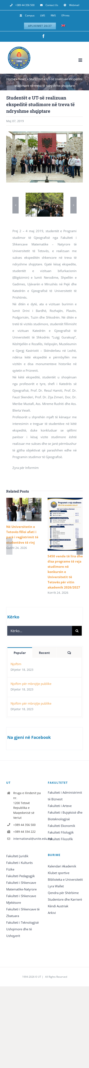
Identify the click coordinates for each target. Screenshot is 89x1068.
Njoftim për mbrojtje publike (31, 684)
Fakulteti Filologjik (61, 832)
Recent (44, 653)
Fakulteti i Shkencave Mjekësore (21, 899)
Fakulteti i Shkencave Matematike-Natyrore (21, 885)
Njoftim (16, 664)
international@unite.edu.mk (27, 839)
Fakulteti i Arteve (60, 806)
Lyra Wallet (56, 886)
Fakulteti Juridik (17, 856)
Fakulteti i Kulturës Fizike (19, 866)
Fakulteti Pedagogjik (20, 876)
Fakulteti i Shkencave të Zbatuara (23, 912)
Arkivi (52, 913)
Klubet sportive (58, 873)
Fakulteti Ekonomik (61, 826)
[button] (15, 205)
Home (10, 79)
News (22, 79)
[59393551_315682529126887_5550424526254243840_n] (44, 195)
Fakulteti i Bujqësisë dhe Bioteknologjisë (65, 815)
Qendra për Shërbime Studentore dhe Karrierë (65, 896)
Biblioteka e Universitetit (65, 879)
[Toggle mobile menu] (80, 60)
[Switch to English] (63, 26)
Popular (20, 653)
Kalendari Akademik (62, 866)
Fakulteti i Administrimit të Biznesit (65, 795)
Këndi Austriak (58, 906)
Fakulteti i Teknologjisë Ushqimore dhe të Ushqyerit (22, 929)
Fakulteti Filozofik (60, 839)
